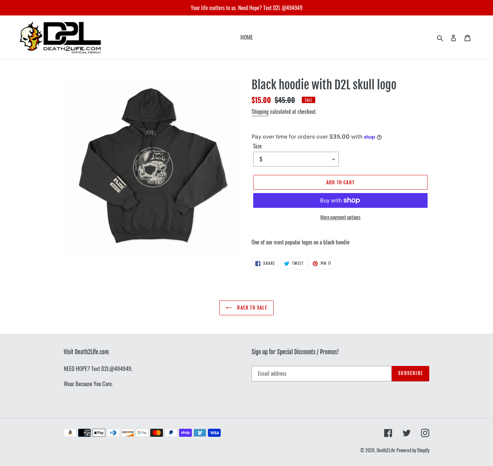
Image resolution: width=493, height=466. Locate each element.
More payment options (340, 217)
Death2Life (386, 450)
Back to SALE (251, 308)
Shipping (260, 111)
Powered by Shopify (412, 450)
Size (257, 146)
